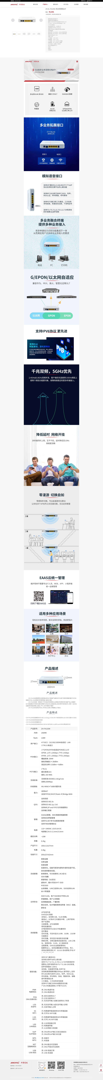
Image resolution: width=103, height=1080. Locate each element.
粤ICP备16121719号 (39, 1077)
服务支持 (55, 4)
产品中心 (45, 4)
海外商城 (86, 4)
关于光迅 (66, 4)
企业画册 (76, 4)
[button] (41, 20)
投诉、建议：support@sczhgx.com (81, 1071)
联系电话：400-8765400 (16, 1065)
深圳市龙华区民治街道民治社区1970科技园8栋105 (60, 1077)
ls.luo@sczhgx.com (83, 1069)
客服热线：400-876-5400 (15, 0)
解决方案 (35, 4)
